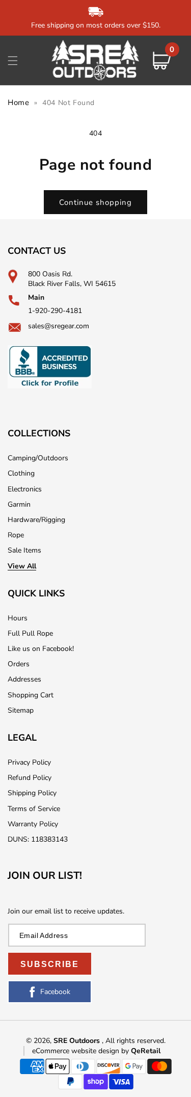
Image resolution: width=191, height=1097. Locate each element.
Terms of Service (34, 809)
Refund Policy (29, 777)
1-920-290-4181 (55, 311)
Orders (19, 664)
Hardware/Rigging (36, 520)
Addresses (24, 679)
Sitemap (21, 710)
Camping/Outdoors (38, 458)
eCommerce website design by (81, 1051)
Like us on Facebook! (41, 649)
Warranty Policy (33, 824)
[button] (13, 60)
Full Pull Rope (30, 633)
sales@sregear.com (58, 326)
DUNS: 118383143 (38, 839)
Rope (16, 535)
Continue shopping (95, 202)
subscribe (49, 964)
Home (18, 102)
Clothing (21, 473)
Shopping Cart (30, 695)
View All (22, 566)
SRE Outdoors (76, 1041)
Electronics (25, 489)
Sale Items (24, 550)
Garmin (19, 504)
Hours (18, 618)
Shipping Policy (32, 793)
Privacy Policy (29, 762)
